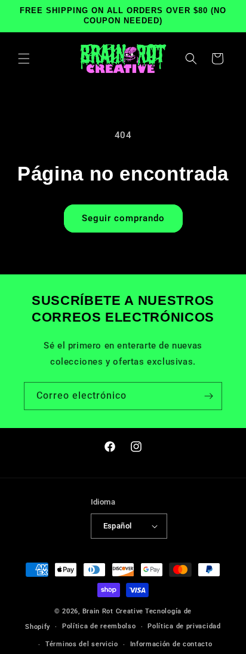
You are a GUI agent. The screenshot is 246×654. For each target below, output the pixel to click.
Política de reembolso (99, 626)
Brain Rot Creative (113, 611)
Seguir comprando (123, 218)
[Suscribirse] (208, 396)
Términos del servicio (81, 644)
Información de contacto (171, 644)
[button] (24, 58)
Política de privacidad (183, 626)
